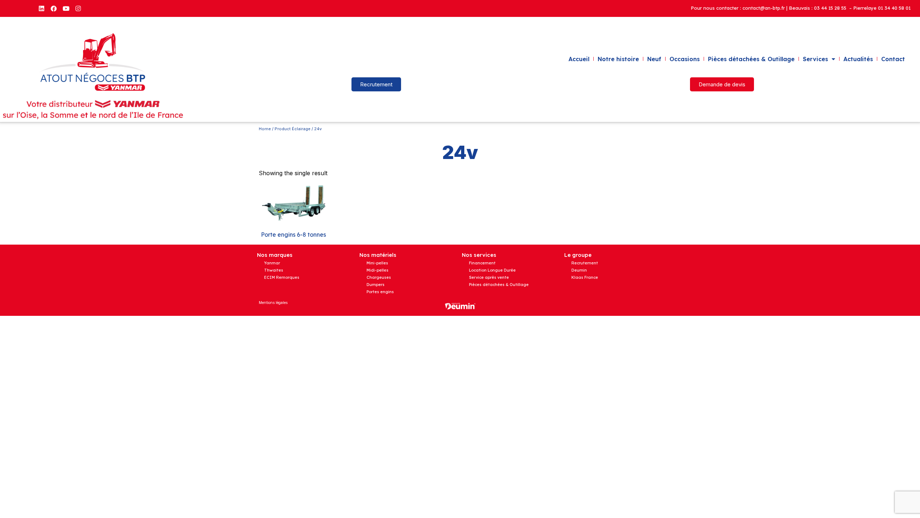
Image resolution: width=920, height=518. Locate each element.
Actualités (858, 59)
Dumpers (376, 284)
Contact (893, 59)
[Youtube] (66, 8)
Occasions (685, 59)
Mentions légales (273, 302)
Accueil (579, 59)
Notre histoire (618, 59)
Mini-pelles (377, 262)
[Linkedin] (41, 8)
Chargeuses (379, 277)
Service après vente (489, 277)
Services (815, 59)
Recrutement (584, 262)
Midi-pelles (377, 270)
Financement (482, 262)
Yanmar (272, 262)
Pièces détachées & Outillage (751, 59)
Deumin (579, 270)
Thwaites (273, 270)
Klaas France (584, 277)
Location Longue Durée (492, 270)
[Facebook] (53, 8)
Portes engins (380, 291)
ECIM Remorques (281, 277)
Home (265, 128)
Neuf (654, 59)
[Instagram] (78, 8)
